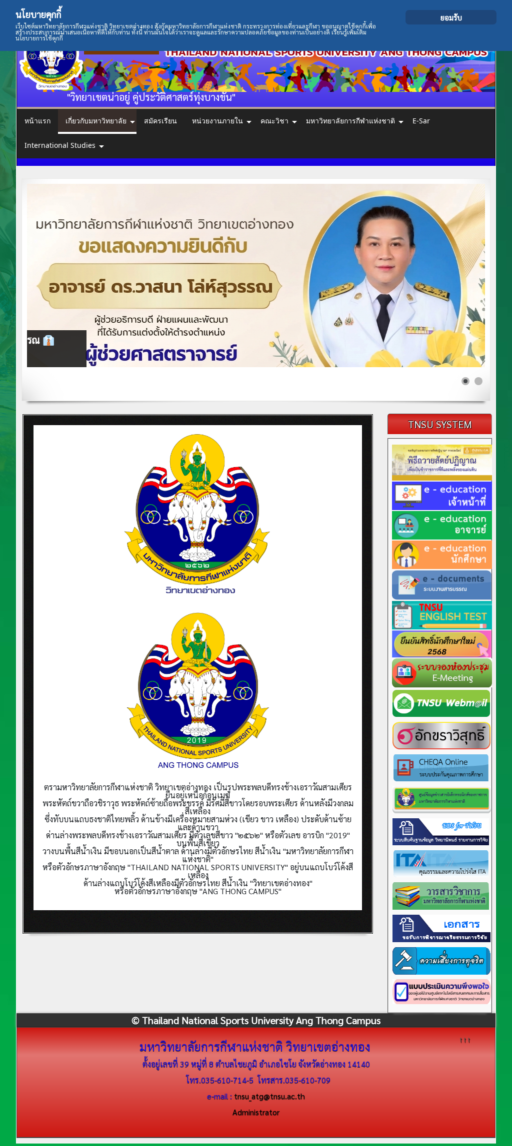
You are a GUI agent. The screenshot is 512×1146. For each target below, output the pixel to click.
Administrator (256, 1112)
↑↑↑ (465, 1039)
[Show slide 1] (466, 381)
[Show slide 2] (478, 381)
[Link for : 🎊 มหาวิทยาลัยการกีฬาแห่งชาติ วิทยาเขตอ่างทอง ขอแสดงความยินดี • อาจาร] (256, 275)
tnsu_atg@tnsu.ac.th (269, 1096)
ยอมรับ (451, 17)
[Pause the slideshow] (454, 276)
